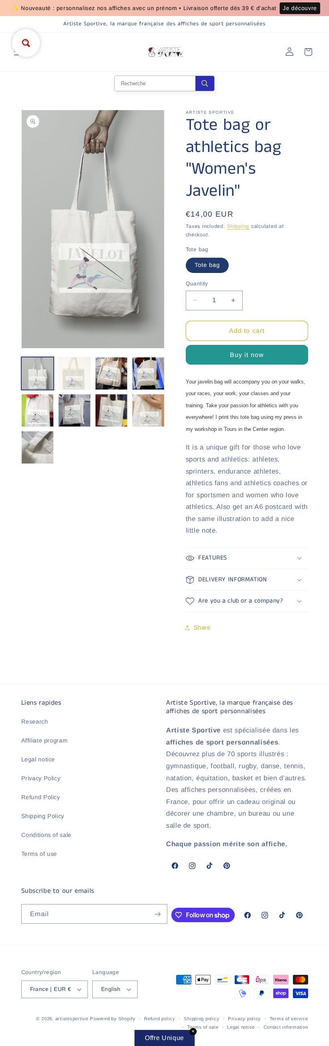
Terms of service (289, 1018)
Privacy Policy (41, 778)
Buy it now (247, 354)
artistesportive (71, 1018)
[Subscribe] (157, 914)
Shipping (238, 226)
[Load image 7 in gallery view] (111, 410)
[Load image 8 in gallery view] (148, 410)
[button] (247, 558)
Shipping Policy (42, 816)
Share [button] (202, 627)
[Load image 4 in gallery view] (148, 373)
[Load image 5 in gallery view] (37, 410)
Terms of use (39, 854)
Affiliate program (44, 740)
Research (34, 721)
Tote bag (207, 265)
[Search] (204, 83)
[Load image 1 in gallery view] (37, 373)
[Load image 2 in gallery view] (74, 373)
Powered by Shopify (112, 1018)
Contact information (286, 1027)
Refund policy (159, 1018)
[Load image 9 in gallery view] (37, 447)
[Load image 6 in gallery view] (74, 410)
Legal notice (38, 759)
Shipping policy (201, 1018)
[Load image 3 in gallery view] (111, 373)
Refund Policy (40, 797)
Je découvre (300, 8)
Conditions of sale (46, 835)
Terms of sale (203, 1027)
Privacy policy (244, 1018)
